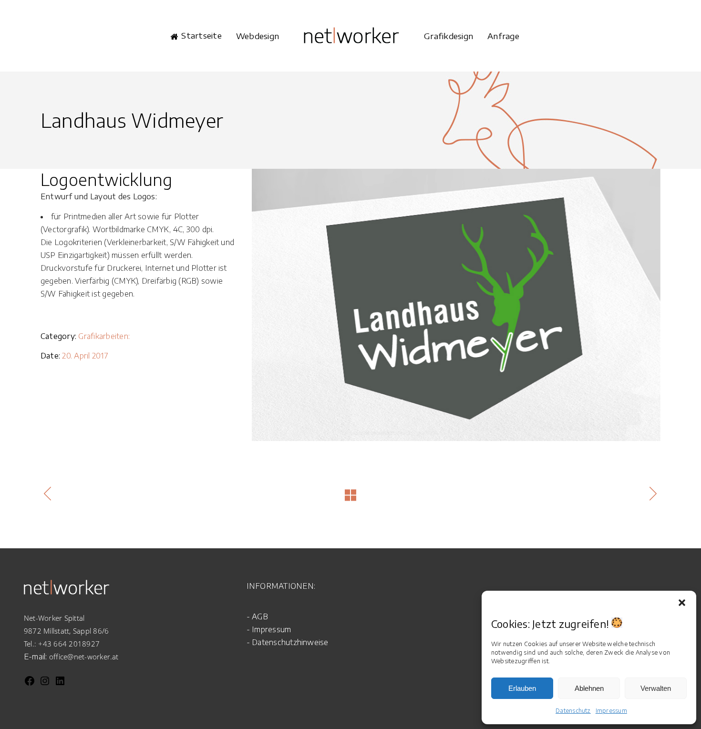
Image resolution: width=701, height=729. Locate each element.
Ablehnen (589, 688)
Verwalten (655, 688)
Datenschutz (573, 710)
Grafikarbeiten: (104, 336)
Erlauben (522, 688)
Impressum (611, 710)
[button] (682, 602)
